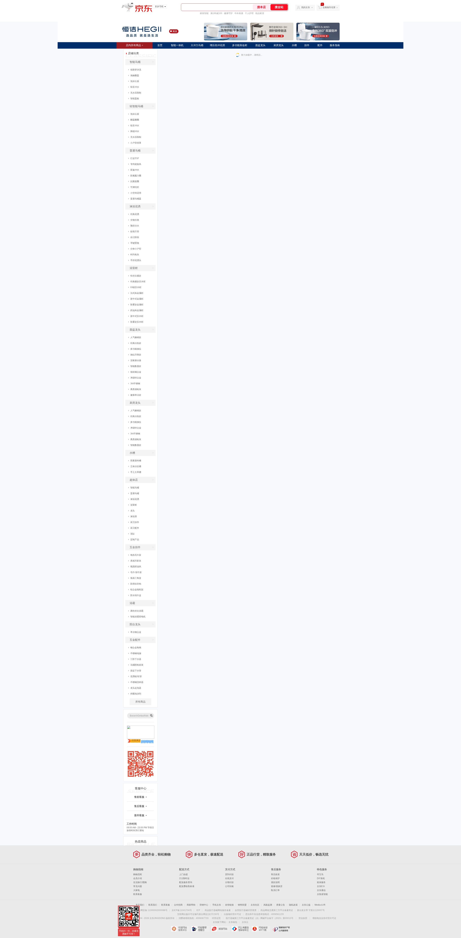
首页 (159, 45)
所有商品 (140, 701)
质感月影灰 (135, 561)
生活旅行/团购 (140, 882)
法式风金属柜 (136, 293)
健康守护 (228, 13)
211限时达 (184, 878)
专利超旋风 (135, 164)
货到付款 (229, 874)
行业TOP (134, 158)
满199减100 (216, 13)
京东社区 (255, 905)
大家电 (136, 890)
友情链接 (229, 905)
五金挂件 (142, 547)
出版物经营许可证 (232, 914)
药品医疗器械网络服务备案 (218, 910)
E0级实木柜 (135, 287)
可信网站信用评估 (180, 929)
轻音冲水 (134, 87)
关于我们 (140, 905)
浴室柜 (142, 267)
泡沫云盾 (134, 81)
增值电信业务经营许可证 (324, 918)
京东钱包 (233, 922)
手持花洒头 (135, 260)
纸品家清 (259, 13)
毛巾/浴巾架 (136, 572)
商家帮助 (191, 905)
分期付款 (229, 882)
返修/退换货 (276, 886)
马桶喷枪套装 (136, 665)
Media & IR (320, 905)
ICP (198, 910)
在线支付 (229, 878)
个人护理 (249, 13)
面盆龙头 (260, 45)
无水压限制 (135, 93)
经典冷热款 (135, 343)
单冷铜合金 (135, 632)
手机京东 (216, 905)
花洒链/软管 (136, 676)
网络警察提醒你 (200, 929)
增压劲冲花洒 (217, 45)
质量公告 (280, 905)
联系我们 (152, 905)
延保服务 (321, 882)
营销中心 (204, 905)
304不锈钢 (135, 383)
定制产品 (134, 539)
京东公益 (306, 905)
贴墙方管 (134, 231)
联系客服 (137, 894)
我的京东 (305, 7)
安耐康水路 (135, 360)
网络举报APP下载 (261, 929)
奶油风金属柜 (136, 310)
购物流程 (137, 874)
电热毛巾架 (135, 555)
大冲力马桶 (197, 45)
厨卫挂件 (134, 522)
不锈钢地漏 (135, 653)
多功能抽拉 (135, 349)
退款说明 (275, 882)
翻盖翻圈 (134, 120)
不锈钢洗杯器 (136, 682)
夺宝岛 (320, 874)
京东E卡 (321, 886)
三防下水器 (135, 659)
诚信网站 (220, 929)
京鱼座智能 (322, 894)
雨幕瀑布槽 (135, 460)
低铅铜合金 (135, 372)
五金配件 (142, 639)
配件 (320, 45)
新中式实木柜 (136, 316)
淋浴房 (133, 516)
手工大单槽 (135, 472)
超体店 (142, 479)
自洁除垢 (134, 237)
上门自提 (183, 874)
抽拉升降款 (135, 354)
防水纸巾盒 (135, 595)
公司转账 (229, 886)
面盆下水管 (135, 670)
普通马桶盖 (135, 198)
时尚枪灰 (134, 254)
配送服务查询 (185, 882)
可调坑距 (134, 187)
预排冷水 (134, 225)
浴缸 (132, 534)
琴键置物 (134, 243)
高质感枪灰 (135, 389)
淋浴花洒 (142, 206)
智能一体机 (177, 45)
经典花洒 (134, 214)
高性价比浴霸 (136, 611)
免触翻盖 (134, 75)
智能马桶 (142, 61)
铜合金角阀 (135, 647)
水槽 (294, 45)
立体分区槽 (135, 466)
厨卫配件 (134, 528)
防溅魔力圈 (135, 175)
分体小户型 (135, 249)
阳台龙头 (142, 624)
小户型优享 (135, 143)
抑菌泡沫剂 (135, 693)
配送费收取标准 (186, 886)
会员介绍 (137, 878)
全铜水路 (134, 220)
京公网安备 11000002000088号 (151, 910)
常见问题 (137, 886)
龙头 (132, 510)
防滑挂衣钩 (135, 584)
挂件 (306, 45)
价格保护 (275, 878)
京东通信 (321, 890)
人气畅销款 (135, 337)
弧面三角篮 (135, 578)
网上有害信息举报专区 (240, 929)
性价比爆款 (135, 276)
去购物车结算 (329, 7)
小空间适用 (135, 193)
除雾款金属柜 (136, 304)
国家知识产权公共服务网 (281, 929)
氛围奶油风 (135, 566)
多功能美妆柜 (239, 45)
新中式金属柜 (136, 299)
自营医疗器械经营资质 (245, 910)
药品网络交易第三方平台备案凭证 (277, 910)
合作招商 (178, 905)
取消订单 (275, 890)
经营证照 (216, 918)
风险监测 (267, 905)
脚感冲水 (134, 131)
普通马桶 (142, 150)
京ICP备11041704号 (182, 910)
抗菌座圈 (134, 181)
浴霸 (142, 603)
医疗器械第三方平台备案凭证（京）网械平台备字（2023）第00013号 (259, 918)
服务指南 (335, 45)
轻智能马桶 (142, 106)
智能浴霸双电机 (138, 616)
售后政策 (275, 874)
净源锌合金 (135, 377)
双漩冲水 (134, 170)
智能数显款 (135, 366)
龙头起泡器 (135, 688)
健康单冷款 (135, 395)
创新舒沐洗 (135, 69)
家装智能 (204, 13)
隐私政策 (293, 905)
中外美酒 (238, 13)
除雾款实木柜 (136, 322)
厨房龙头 (279, 45)
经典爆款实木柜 (138, 281)
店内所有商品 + (134, 45)
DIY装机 (321, 878)
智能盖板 (134, 98)
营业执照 (303, 918)
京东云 (245, 922)
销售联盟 (242, 905)
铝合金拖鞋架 (136, 589)
